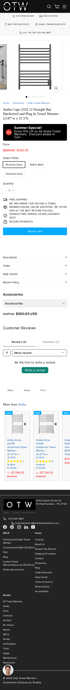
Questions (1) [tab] (51, 341)
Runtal (6, 639)
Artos (6, 610)
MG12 (6, 634)
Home (6, 103)
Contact (39, 558)
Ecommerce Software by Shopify (22, 682)
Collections (18, 103)
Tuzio (6, 648)
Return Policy (11, 282)
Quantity (8, 183)
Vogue (6, 653)
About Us (40, 544)
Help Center (10, 273)
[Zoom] (56, 88)
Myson (6, 629)
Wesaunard (9, 662)
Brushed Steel (14, 164)
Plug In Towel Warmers (39, 103)
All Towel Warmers (12, 601)
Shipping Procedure (45, 553)
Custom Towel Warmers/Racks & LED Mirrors (18, 563)
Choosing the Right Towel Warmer (16, 541)
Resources (40, 563)
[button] (15, 461)
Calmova (7, 615)
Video (6, 265)
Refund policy (42, 586)
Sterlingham (9, 643)
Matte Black (37, 164)
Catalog (39, 539)
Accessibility (41, 591)
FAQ (5, 552)
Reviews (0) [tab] (19, 341)
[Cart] (57, 6)
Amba (22, 404)
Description (10, 257)
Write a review (35, 370)
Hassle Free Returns (45, 549)
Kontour (7, 620)
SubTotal (8, 313)
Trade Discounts (43, 572)
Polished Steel (14, 173)
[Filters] (7, 352)
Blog (5, 557)
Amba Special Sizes (13, 569)
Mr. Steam (8, 625)
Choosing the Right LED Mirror (19, 547)
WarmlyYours (10, 658)
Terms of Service (44, 581)
